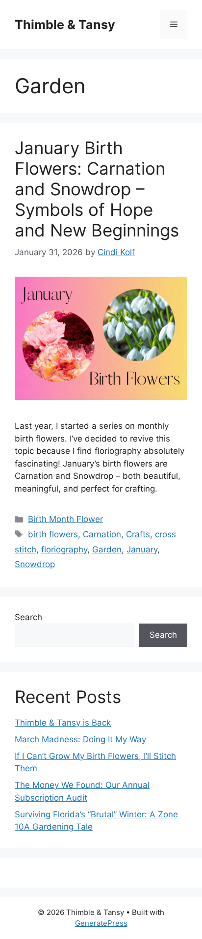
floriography (64, 549)
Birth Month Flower (65, 519)
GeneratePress (101, 923)
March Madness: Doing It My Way (80, 739)
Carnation (102, 534)
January (141, 549)
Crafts (138, 534)
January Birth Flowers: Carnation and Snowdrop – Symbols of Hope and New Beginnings (97, 188)
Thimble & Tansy (65, 24)
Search (28, 617)
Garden (107, 549)
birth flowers (53, 534)
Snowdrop (35, 564)
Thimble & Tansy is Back (63, 723)
